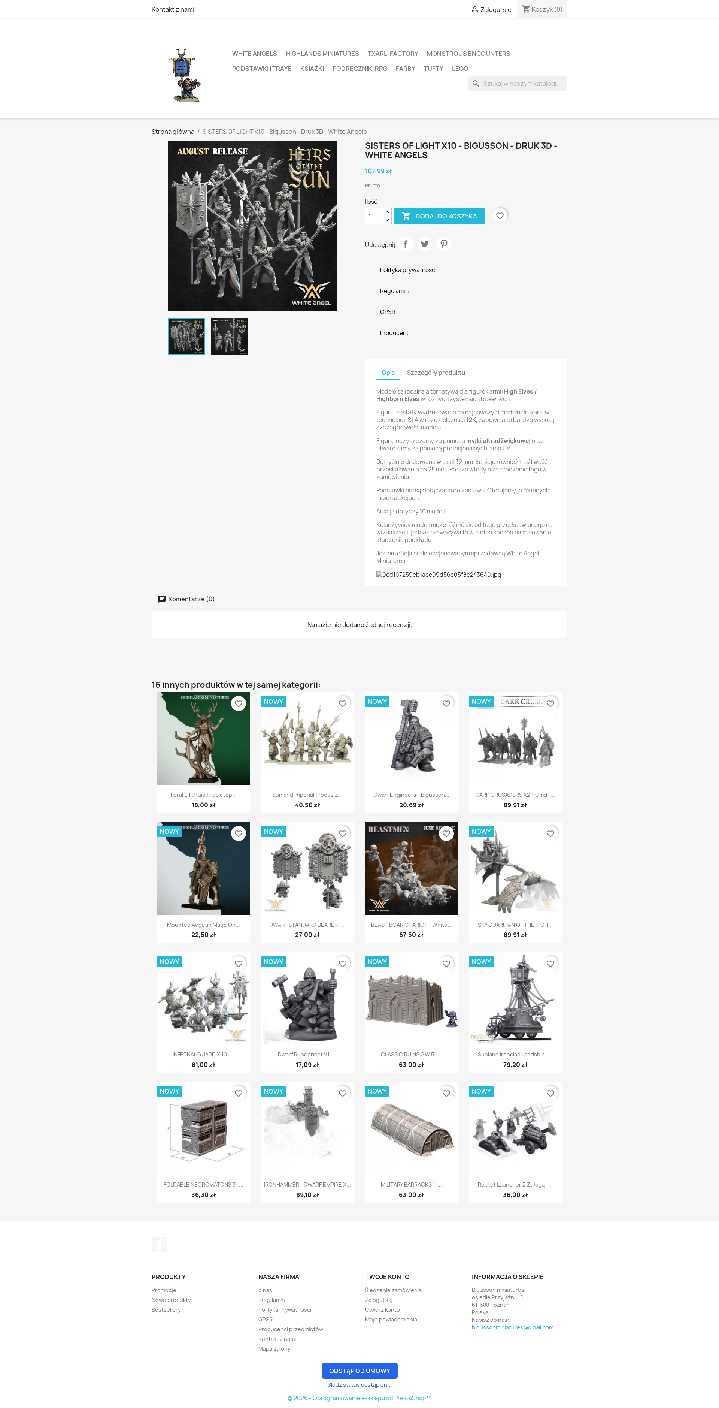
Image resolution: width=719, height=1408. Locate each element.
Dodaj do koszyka (439, 215)
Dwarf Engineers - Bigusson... (411, 794)
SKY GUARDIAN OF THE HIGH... (515, 924)
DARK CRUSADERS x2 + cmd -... (515, 794)
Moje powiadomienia (391, 1319)
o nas (265, 1290)
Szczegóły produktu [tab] (436, 373)
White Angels (254, 53)
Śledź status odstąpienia (359, 1384)
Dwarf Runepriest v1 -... (307, 1054)
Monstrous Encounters (468, 53)
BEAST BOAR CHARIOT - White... (411, 924)
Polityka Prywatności (284, 1309)
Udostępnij (405, 243)
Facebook (159, 1244)
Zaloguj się (379, 1299)
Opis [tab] (388, 373)
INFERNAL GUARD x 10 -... (204, 1054)
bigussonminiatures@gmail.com (512, 1327)
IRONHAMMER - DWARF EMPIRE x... (307, 1184)
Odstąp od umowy (359, 1371)
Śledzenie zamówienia (393, 1290)
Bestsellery (166, 1309)
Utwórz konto (382, 1309)
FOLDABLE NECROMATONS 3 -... (203, 1184)
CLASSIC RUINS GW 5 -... (411, 1054)
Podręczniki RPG (360, 68)
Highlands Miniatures (322, 53)
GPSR (265, 1319)
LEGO (460, 68)
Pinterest (443, 243)
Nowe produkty (171, 1299)
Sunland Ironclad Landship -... (515, 1054)
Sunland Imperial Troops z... (307, 794)
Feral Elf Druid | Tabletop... (204, 794)
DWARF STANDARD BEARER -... (307, 924)
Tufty (433, 68)
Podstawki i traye (262, 68)
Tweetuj (424, 243)
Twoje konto (387, 1277)
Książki (312, 68)
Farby (405, 68)
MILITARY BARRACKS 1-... (411, 1184)
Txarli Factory (393, 53)
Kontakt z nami (173, 9)
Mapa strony (274, 1348)
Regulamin (271, 1299)
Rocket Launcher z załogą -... (515, 1184)
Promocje (164, 1290)
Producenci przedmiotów (290, 1329)
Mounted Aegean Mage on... (203, 924)
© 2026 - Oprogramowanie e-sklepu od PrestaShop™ (359, 1398)
